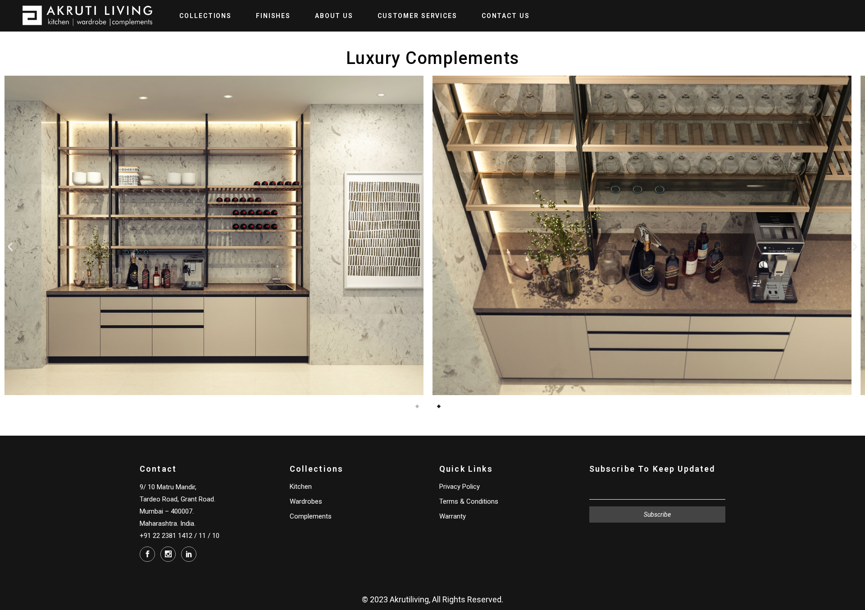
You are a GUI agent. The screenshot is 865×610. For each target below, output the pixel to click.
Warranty (452, 516)
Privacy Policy (459, 487)
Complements (311, 516)
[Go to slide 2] (439, 406)
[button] (10, 246)
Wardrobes (306, 501)
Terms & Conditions (468, 501)
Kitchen (301, 487)
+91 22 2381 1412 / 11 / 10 (179, 536)
